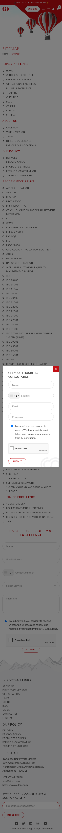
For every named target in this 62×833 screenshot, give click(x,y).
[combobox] (14, 395)
